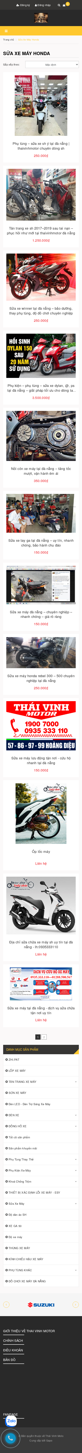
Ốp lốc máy (41, 851)
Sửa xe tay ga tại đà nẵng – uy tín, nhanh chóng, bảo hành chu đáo (41, 543)
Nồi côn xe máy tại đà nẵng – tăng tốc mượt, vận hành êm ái (41, 471)
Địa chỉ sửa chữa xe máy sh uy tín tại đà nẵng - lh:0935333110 (41, 944)
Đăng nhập (44, 5)
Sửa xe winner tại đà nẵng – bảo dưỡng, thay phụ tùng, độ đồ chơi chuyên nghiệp (41, 311)
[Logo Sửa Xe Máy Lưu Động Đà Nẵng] (41, 18)
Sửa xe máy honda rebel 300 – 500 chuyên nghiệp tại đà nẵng (40, 678)
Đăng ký (25, 5)
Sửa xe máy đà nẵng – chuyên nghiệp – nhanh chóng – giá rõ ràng (41, 614)
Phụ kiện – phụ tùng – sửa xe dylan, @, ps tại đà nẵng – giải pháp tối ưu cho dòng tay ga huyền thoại (41, 390)
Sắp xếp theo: (11, 64)
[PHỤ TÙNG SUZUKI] (41, 1304)
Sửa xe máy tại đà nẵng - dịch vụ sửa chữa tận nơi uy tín (41, 1010)
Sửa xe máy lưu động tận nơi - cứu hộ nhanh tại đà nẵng (41, 760)
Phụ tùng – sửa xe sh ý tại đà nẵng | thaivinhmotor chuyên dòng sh (41, 146)
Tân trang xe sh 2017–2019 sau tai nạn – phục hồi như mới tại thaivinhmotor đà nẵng (41, 230)
